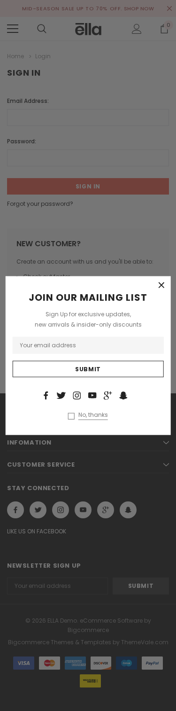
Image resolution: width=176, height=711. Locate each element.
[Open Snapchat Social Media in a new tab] (123, 395)
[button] (161, 285)
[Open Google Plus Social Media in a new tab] (108, 395)
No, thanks (93, 415)
